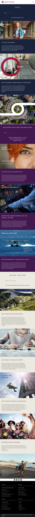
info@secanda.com (7, 496)
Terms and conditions (19, 514)
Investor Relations (21, 508)
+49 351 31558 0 (23, 493)
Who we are (20, 507)
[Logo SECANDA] (8, 1)
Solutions (20, 505)
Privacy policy (13, 514)
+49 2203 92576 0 (7, 508)
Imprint (9, 514)
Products (20, 506)
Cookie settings (25, 514)
